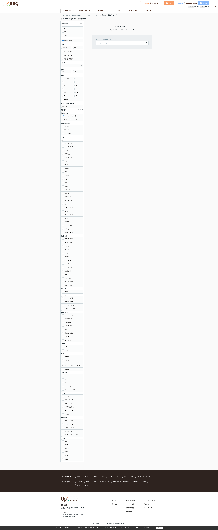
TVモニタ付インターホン (71, 400)
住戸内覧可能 (68, 431)
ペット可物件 (130, 504)
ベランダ (67, 253)
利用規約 (146, 504)
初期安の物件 (130, 508)
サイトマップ (148, 508)
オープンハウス (69, 207)
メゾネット (68, 249)
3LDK (76, 92)
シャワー (67, 336)
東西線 (86, 485)
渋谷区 (103, 477)
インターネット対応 (70, 390)
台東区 (148, 477)
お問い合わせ (149, 11)
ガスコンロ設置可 (69, 214)
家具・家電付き (69, 281)
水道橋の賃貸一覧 (84, 11)
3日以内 (66, 119)
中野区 (140, 477)
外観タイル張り (69, 291)
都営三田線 (126, 482)
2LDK (65, 89)
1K (75, 78)
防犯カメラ (68, 414)
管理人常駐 (68, 189)
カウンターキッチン (70, 308)
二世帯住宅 (68, 196)
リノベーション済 (69, 164)
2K (64, 85)
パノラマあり (67, 133)
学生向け (67, 221)
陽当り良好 (68, 154)
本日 (74, 116)
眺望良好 (67, 193)
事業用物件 (129, 512)
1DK (65, 82)
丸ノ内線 (79, 482)
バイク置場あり (69, 278)
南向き (66, 455)
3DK (65, 92)
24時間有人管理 (69, 420)
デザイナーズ (68, 161)
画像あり (66, 126)
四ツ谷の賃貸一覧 (68, 11)
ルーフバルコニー (69, 260)
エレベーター (68, 267)
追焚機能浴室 (68, 318)
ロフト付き (68, 246)
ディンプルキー (69, 410)
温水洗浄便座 (68, 326)
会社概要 (101, 11)
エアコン (67, 346)
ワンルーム (67, 78)
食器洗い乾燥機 (69, 301)
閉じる (159, 527)
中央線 (144, 482)
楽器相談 (67, 150)
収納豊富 (67, 369)
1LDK (76, 82)
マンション (67, 31)
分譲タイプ (68, 186)
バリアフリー (68, 179)
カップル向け (68, 225)
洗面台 (66, 329)
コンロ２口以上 (69, 298)
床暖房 (66, 350)
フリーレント (68, 200)
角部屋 (66, 459)
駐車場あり (68, 441)
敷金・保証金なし (69, 51)
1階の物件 (67, 448)
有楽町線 (135, 482)
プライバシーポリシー (151, 500)
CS (65, 375)
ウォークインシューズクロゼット (71, 365)
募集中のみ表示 (68, 40)
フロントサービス (69, 424)
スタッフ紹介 (133, 11)
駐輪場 (66, 274)
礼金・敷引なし (68, 55)
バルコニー (68, 256)
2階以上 (67, 444)
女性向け (67, 229)
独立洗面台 (68, 340)
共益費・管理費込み (69, 59)
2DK (76, 85)
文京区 (86, 477)
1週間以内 (74, 119)
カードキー (68, 204)
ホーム (114, 500)
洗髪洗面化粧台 (69, 333)
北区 (118, 477)
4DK (76, 96)
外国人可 (67, 211)
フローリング (68, 242)
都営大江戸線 (97, 482)
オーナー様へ (117, 11)
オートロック (68, 396)
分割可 (66, 182)
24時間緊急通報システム (71, 407)
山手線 (78, 485)
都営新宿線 (116, 482)
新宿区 (78, 477)
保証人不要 (68, 168)
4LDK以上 (66, 99)
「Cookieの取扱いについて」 (137, 527)
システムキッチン (69, 305)
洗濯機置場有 (68, 285)
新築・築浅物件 (130, 500)
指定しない (67, 116)
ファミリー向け (69, 232)
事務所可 (67, 172)
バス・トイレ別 (69, 315)
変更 (81, 23)
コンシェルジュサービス (71, 434)
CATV (66, 382)
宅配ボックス (68, 403)
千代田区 (95, 477)
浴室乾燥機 (68, 322)
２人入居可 (68, 175)
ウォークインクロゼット (71, 360)
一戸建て (66, 35)
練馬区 (132, 477)
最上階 (66, 452)
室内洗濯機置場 (69, 239)
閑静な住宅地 (68, 157)
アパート (66, 28)
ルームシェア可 (69, 218)
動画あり (66, 130)
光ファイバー (68, 386)
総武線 (107, 482)
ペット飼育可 (68, 143)
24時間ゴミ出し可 (69, 427)
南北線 (87, 482)
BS (65, 379)
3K (75, 89)
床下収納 (67, 356)
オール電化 (68, 264)
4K (64, 96)
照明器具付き (68, 271)
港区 (125, 477)
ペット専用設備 (69, 147)
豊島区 (111, 477)
